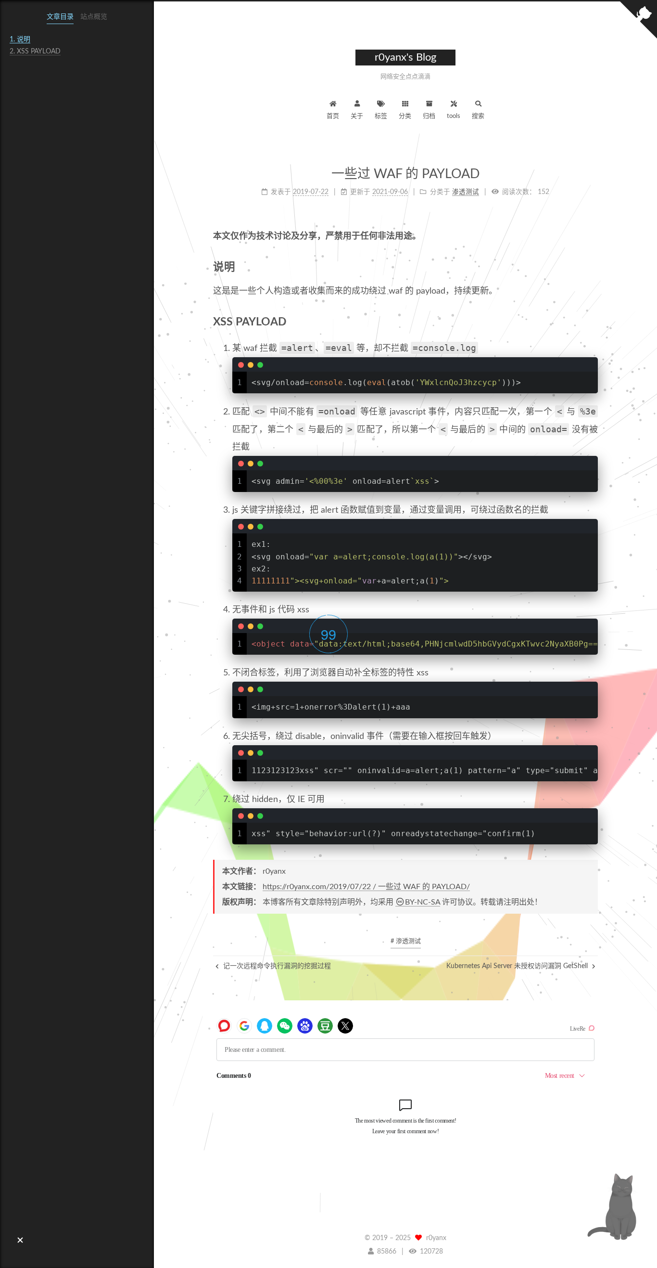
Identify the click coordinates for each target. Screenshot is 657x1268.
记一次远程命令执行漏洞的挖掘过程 (276, 966)
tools (453, 116)
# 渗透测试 (406, 941)
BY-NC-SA (422, 902)
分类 (405, 116)
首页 (333, 116)
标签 (381, 116)
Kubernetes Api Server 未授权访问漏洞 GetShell (518, 966)
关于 (357, 116)
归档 (429, 116)
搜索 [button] (478, 116)
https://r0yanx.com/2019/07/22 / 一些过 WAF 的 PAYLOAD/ (366, 887)
